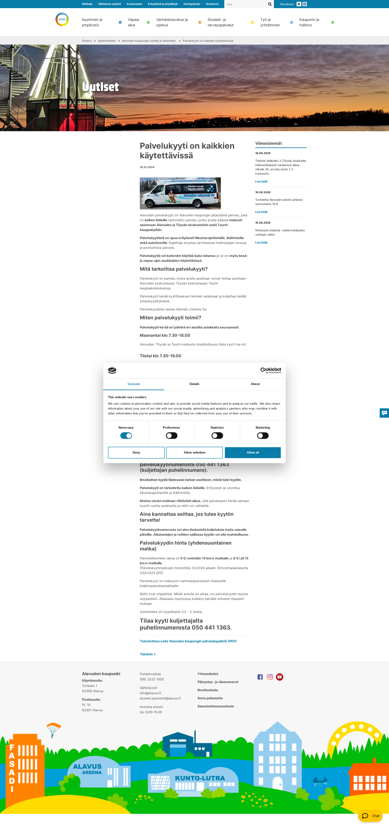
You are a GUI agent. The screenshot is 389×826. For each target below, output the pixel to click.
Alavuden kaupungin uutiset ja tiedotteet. (149, 40)
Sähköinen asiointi (109, 3)
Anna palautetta (210, 698)
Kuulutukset (134, 3)
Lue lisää (261, 181)
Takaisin (147, 654)
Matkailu (87, 3)
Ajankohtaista (107, 40)
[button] (370, 816)
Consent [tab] (134, 384)
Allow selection (194, 452)
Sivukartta (212, 3)
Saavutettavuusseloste (216, 706)
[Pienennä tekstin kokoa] (304, 4)
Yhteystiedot (208, 674)
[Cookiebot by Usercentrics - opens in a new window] (263, 371)
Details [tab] (195, 384)
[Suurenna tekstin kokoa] (299, 4)
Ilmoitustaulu (208, 690)
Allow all (253, 452)
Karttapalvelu (192, 3)
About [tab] (255, 384)
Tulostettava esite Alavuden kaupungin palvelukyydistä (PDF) (188, 641)
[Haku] (270, 4)
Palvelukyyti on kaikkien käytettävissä (208, 40)
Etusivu (87, 40)
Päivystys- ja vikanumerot (218, 682)
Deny (136, 452)
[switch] (171, 435)
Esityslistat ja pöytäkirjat (163, 3)
